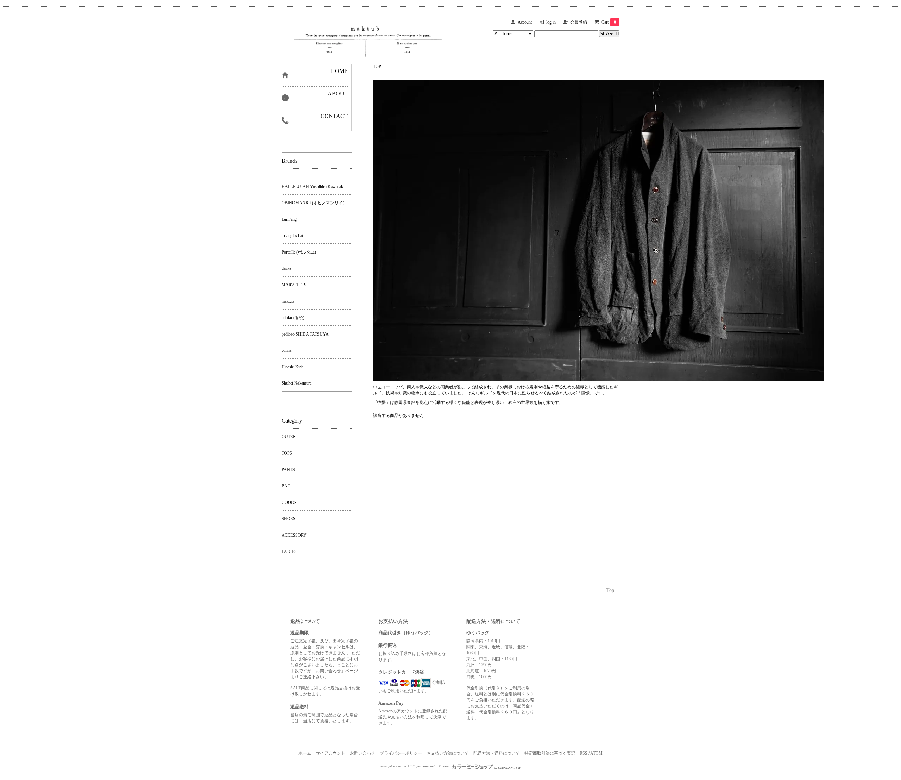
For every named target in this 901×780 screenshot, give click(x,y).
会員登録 (578, 22)
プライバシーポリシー (401, 753)
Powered (445, 766)
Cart (608, 22)
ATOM (596, 753)
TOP (377, 66)
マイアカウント (330, 753)
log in (551, 22)
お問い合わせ (362, 753)
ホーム (304, 753)
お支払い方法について (448, 753)
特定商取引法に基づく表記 (549, 753)
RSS (583, 753)
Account (525, 22)
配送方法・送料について (496, 753)
